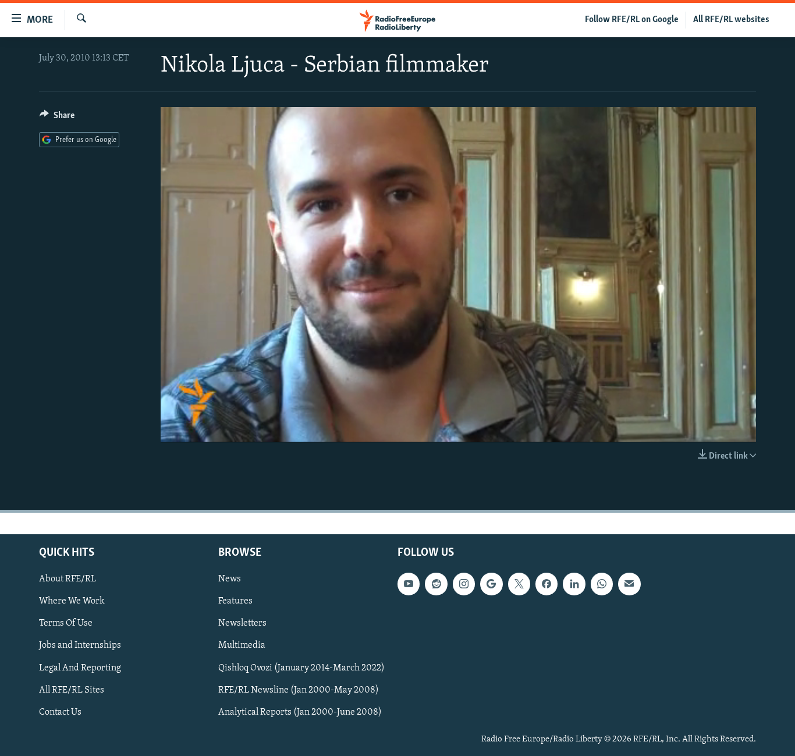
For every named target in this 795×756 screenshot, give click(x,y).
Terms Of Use (66, 623)
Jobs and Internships (80, 645)
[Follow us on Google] (491, 584)
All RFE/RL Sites (71, 689)
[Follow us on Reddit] (436, 584)
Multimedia (241, 645)
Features (235, 601)
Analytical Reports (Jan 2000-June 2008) (300, 711)
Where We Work (72, 601)
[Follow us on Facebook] (546, 584)
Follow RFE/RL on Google (632, 19)
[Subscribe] (629, 584)
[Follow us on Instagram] (464, 584)
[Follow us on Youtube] (409, 584)
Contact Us (60, 711)
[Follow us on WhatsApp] (602, 584)
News (229, 579)
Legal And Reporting (80, 667)
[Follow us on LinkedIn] (574, 584)
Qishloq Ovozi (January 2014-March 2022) (301, 667)
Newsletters (242, 623)
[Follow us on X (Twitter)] (519, 584)
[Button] (57, 118)
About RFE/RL (67, 579)
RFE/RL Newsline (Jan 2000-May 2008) (298, 689)
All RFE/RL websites (731, 19)
